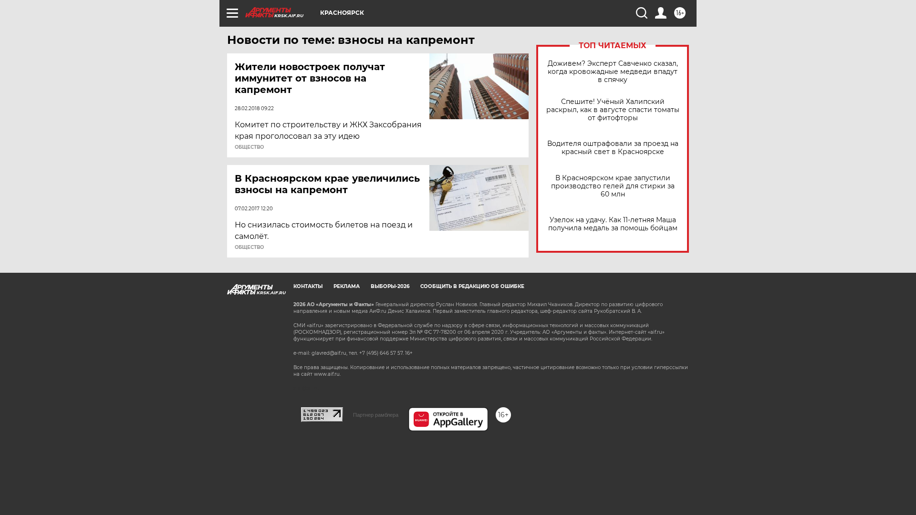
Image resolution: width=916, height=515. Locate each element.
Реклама (346, 286)
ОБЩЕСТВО (249, 147)
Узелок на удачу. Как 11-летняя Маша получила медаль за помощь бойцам (612, 224)
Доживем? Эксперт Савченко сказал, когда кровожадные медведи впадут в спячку (613, 72)
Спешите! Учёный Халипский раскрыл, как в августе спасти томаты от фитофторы (612, 110)
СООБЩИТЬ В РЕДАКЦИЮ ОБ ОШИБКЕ (472, 286)
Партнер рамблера (375, 415)
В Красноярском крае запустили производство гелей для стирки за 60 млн (613, 186)
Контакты (308, 286)
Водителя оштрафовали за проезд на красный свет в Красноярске (612, 148)
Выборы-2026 (390, 286)
